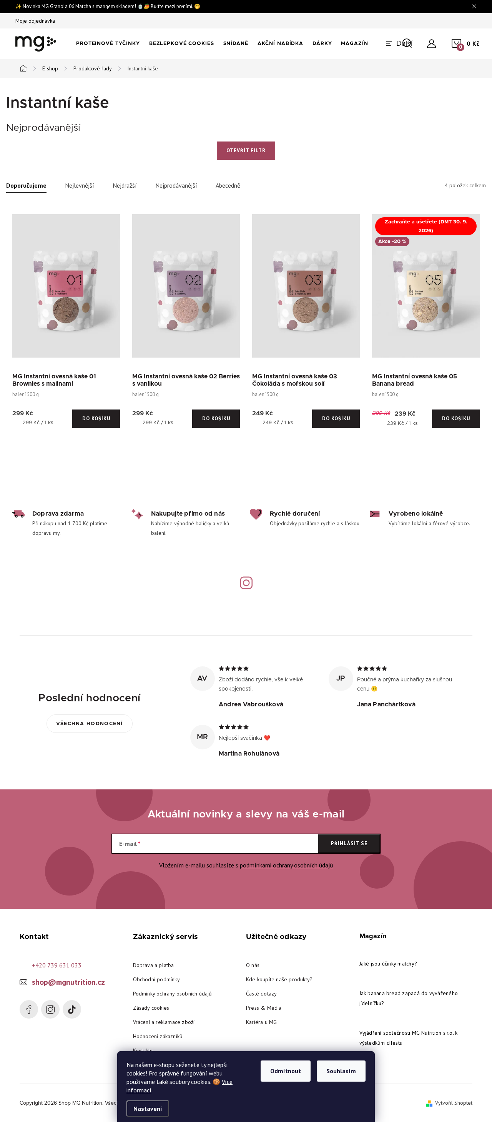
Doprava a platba (153, 965)
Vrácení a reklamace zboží (164, 1022)
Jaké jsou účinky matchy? (388, 963)
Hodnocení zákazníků (158, 1036)
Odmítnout (285, 1071)
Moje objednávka (35, 20)
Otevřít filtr (246, 150)
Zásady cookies (151, 1007)
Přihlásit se (349, 843)
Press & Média (264, 1007)
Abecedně (228, 185)
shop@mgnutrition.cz (68, 982)
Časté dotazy (261, 993)
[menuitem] (108, 43)
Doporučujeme (26, 185)
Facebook (29, 1009)
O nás (252, 965)
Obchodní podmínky (156, 979)
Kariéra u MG (261, 1022)
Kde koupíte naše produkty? (279, 979)
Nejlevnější (79, 185)
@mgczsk (72, 1009)
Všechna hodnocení (89, 723)
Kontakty (143, 1050)
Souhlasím (341, 1071)
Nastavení (147, 1108)
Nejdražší (125, 185)
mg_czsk (50, 1009)
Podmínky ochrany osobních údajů (172, 993)
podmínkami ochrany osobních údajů (286, 865)
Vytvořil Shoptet (453, 1102)
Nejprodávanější (176, 185)
